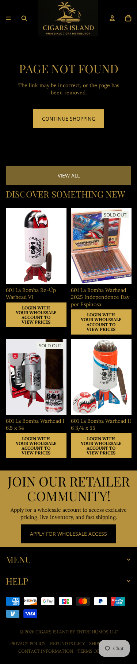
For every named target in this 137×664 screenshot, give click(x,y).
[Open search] (24, 18)
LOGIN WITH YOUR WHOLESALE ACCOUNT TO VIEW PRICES (36, 315)
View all (69, 175)
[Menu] (8, 18)
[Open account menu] (112, 18)
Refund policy (67, 643)
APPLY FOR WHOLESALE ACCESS (68, 533)
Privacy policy (28, 643)
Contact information (45, 651)
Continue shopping (68, 118)
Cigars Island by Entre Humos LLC (76, 631)
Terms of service (98, 651)
